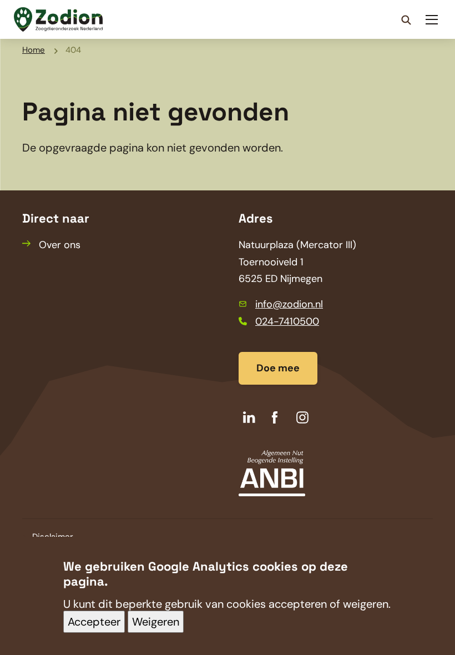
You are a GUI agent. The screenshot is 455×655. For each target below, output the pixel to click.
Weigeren (155, 621)
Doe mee (278, 368)
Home (33, 50)
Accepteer (94, 621)
